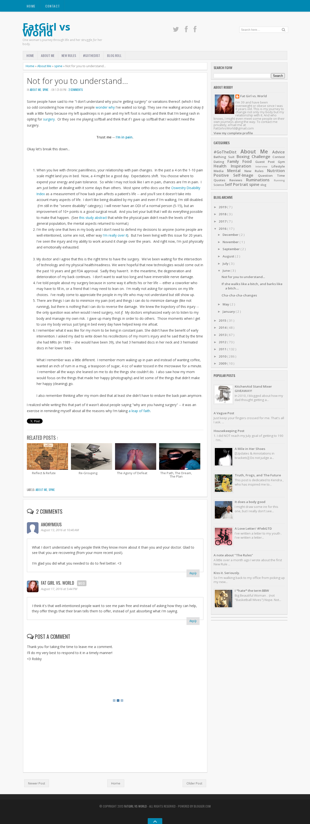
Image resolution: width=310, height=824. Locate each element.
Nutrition (276, 170)
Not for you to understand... (77, 81)
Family (233, 161)
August (229, 256)
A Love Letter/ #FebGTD (253, 528)
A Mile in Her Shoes (250, 449)
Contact (52, 5)
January (229, 311)
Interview (261, 166)
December (231, 234)
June (227, 270)
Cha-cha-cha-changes (239, 295)
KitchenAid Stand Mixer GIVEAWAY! (253, 388)
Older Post (194, 783)
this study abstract (93, 217)
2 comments (76, 90)
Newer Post (36, 783)
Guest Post (265, 162)
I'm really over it (115, 235)
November (231, 242)
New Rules (69, 55)
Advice (278, 152)
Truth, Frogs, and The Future (258, 475)
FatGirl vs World (46, 29)
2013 (223, 335)
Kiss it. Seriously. (227, 573)
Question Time (271, 175)
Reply (193, 573)
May (226, 304)
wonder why (105, 107)
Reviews (235, 180)
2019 (223, 207)
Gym (281, 162)
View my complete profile (233, 133)
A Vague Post (224, 413)
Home (31, 5)
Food (247, 161)
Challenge (261, 156)
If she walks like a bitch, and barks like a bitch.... (252, 286)
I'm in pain (124, 137)
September (231, 249)
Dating (219, 162)
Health (220, 166)
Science (219, 185)
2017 (223, 221)
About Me (47, 55)
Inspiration (241, 166)
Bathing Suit (224, 157)
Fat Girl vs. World (57, 583)
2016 (223, 228)
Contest (278, 157)
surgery (49, 119)
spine (58, 66)
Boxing (243, 156)
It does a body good (250, 502)
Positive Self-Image (233, 175)
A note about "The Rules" (233, 555)
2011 (223, 349)
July (226, 263)
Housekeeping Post (229, 431)
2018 (223, 214)
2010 (223, 356)
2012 (223, 342)
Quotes (219, 180)
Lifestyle (278, 166)
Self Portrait (236, 184)
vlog (263, 185)
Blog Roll (114, 55)
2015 (223, 320)
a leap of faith (139, 410)
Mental (233, 170)
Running (279, 180)
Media (219, 171)
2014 (223, 327)
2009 (223, 363)
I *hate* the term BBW (252, 590)
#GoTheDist (91, 55)
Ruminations (258, 180)
